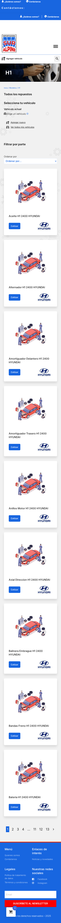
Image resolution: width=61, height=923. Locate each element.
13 (47, 829)
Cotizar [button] (14, 226)
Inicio (6, 88)
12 (41, 829)
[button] (55, 46)
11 (34, 829)
